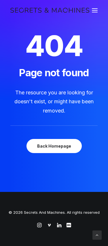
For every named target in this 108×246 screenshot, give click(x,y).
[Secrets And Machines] (49, 10)
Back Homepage (54, 146)
